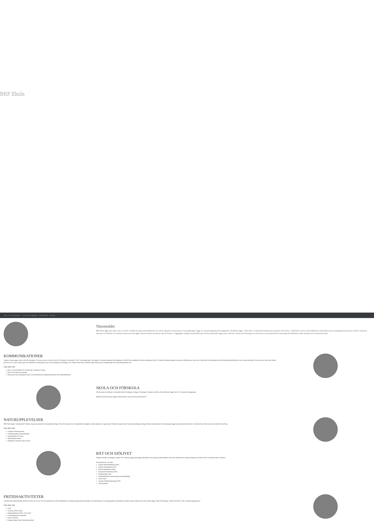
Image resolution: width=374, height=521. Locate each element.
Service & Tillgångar (30, 315)
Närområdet (43, 315)
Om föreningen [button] (14, 315)
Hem (5, 315)
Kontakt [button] (53, 315)
